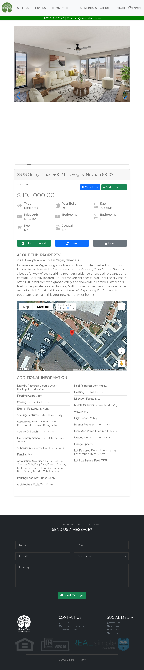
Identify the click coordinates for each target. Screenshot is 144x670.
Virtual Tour (91, 187)
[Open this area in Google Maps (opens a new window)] (24, 369)
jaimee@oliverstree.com (85, 18)
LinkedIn (113, 633)
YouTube (114, 629)
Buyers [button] (41, 8)
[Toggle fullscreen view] (121, 306)
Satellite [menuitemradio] (43, 307)
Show (63, 308)
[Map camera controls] (121, 350)
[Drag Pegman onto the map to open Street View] (121, 363)
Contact (119, 8)
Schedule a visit (35, 243)
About (104, 8)
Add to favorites (115, 187)
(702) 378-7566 (54, 18)
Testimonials (87, 8)
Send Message (73, 595)
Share (73, 243)
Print (111, 243)
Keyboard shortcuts (81, 370)
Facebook (114, 626)
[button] (18, 95)
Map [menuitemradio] (26, 307)
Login (136, 8)
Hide (72, 308)
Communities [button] (62, 8)
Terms (123, 370)
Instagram (114, 622)
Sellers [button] (23, 8)
